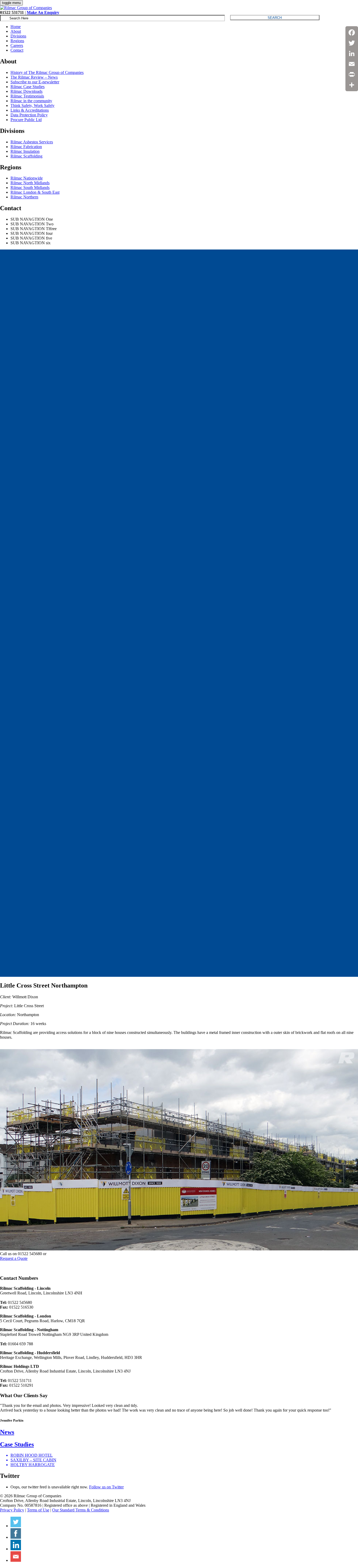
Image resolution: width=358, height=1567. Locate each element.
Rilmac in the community (31, 101)
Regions (17, 41)
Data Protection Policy (29, 115)
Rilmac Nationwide (26, 178)
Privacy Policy (12, 1510)
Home (15, 26)
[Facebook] (351, 32)
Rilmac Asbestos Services (31, 142)
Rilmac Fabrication (26, 146)
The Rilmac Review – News (34, 77)
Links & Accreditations (29, 110)
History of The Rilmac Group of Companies (47, 72)
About (15, 31)
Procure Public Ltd (26, 119)
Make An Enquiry (43, 12)
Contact (16, 50)
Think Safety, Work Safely (32, 105)
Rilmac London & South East (34, 192)
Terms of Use (38, 1510)
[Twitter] (351, 43)
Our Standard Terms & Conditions (80, 1510)
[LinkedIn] (351, 53)
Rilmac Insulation (25, 151)
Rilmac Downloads (26, 91)
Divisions (18, 36)
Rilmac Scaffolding (26, 156)
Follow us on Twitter (106, 1487)
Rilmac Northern (24, 197)
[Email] (351, 64)
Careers (16, 45)
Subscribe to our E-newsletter (34, 82)
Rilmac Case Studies (27, 86)
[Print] (351, 74)
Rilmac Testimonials (27, 96)
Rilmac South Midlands (30, 187)
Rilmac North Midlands (30, 183)
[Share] (351, 85)
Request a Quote (14, 1258)
